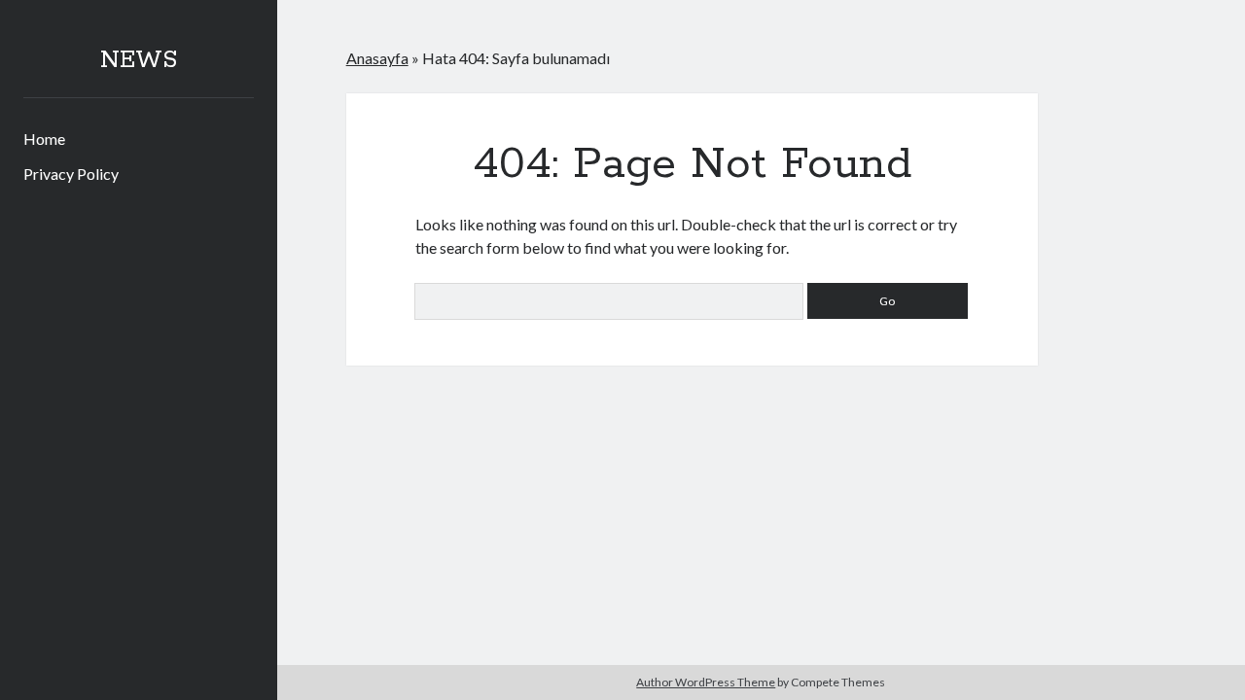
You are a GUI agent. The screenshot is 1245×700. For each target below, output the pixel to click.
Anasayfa (377, 58)
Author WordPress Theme (705, 682)
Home (44, 138)
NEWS (138, 60)
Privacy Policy (71, 173)
